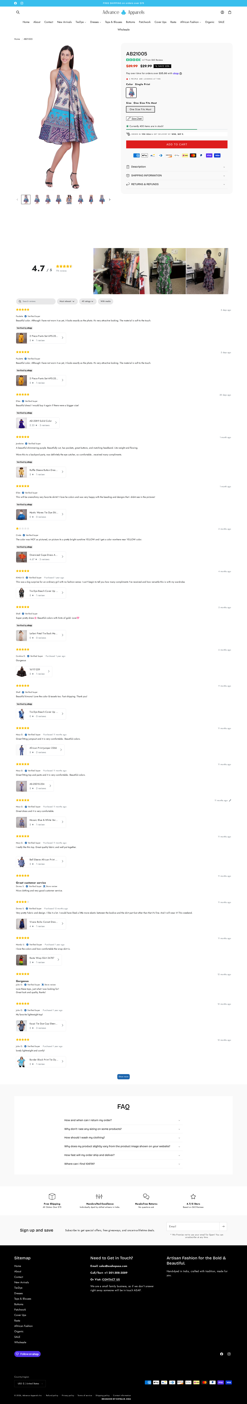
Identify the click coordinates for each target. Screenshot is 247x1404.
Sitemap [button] (22, 1258)
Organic (19, 1331)
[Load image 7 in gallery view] (91, 199)
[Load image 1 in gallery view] (25, 199)
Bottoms (18, 1304)
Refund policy (52, 1395)
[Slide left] (17, 200)
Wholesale (20, 1342)
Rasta (17, 1320)
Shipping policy (103, 1395)
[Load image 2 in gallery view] (36, 199)
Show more (123, 1076)
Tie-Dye (18, 1288)
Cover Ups (20, 1315)
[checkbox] (105, 301)
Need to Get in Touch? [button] (111, 1258)
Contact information (122, 1395)
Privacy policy (68, 1395)
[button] (18, 12)
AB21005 (28, 39)
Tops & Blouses (22, 1299)
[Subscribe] (223, 1226)
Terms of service (85, 1395)
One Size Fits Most (140, 109)
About (17, 1271)
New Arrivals (21, 1282)
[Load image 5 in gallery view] (69, 199)
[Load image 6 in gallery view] (80, 199)
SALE (17, 1337)
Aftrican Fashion (23, 1326)
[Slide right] (110, 200)
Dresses (18, 1293)
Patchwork (20, 1310)
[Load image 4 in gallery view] (58, 199)
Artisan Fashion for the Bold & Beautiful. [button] (196, 1261)
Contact (18, 1277)
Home (17, 39)
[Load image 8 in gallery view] (102, 199)
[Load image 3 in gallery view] (47, 199)
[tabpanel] (123, 690)
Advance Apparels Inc (32, 1395)
